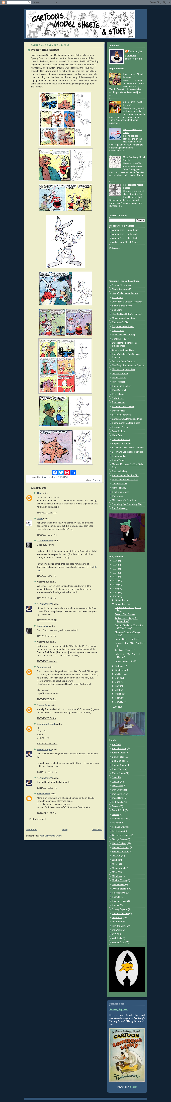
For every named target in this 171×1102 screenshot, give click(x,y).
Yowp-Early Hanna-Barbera (125, 293)
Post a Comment (37, 819)
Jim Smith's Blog (120, 374)
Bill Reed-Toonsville (121, 415)
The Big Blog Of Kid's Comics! (127, 314)
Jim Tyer (116, 856)
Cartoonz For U (119, 484)
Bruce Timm (118, 769)
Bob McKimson (119, 765)
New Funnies (118, 884)
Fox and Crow (118, 827)
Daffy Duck (117, 785)
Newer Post (31, 829)
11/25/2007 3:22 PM (46, 598)
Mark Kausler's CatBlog (123, 335)
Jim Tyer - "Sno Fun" (125, 650)
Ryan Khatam (118, 394)
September (121, 670)
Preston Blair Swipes (125, 614)
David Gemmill (119, 390)
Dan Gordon (118, 790)
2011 (115, 581)
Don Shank (117, 496)
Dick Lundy (117, 802)
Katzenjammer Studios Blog (125, 475)
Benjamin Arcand (46, 724)
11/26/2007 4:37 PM (46, 636)
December (120, 600)
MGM (114, 872)
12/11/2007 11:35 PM (47, 788)
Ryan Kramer (118, 402)
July (117, 678)
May (117, 686)
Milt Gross (117, 876)
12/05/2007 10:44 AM (47, 661)
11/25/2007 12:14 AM (47, 535)
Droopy (115, 814)
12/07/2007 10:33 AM (47, 744)
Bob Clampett (118, 761)
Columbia (116, 777)
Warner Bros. (118, 942)
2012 (115, 576)
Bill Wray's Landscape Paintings (127, 452)
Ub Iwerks (117, 930)
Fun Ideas (42, 667)
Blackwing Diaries (120, 492)
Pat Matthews (118, 893)
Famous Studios (120, 819)
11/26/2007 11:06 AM (47, 620)
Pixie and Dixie (119, 901)
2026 (115, 561)
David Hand (117, 798)
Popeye (115, 905)
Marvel (115, 864)
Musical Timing (119, 880)
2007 (115, 596)
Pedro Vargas (118, 460)
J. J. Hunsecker (45, 541)
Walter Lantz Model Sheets (125, 242)
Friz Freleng (118, 831)
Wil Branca (117, 297)
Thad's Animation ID (121, 289)
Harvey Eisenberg (120, 847)
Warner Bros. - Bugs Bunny (125, 230)
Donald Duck (118, 810)
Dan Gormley (118, 794)
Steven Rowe (43, 705)
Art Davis (116, 744)
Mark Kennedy (119, 488)
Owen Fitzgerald (120, 889)
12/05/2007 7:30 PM (46, 699)
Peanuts (116, 897)
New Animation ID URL (126, 661)
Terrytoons (117, 917)
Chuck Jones (118, 773)
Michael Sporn (119, 378)
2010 (115, 585)
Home (64, 829)
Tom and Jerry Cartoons (123, 361)
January (119, 702)
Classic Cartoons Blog (123, 350)
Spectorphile (118, 330)
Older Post (97, 829)
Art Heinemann (119, 748)
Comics (96, 480)
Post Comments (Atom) (50, 836)
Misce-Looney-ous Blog (123, 369)
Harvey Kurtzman (120, 852)
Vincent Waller (119, 456)
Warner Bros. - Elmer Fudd (125, 238)
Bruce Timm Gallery (121, 386)
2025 (115, 565)
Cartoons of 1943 (120, 339)
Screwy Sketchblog (121, 285)
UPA (114, 934)
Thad (39, 493)
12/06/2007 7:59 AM (46, 718)
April (117, 690)
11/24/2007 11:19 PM (47, 513)
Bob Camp (117, 310)
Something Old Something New (127, 504)
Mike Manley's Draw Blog (124, 500)
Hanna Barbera (119, 843)
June (118, 682)
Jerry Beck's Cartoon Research (127, 302)
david (40, 518)
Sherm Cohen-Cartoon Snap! (126, 423)
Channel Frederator (121, 439)
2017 (115, 569)
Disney (115, 806)
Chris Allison (118, 398)
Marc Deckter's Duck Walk (125, 480)
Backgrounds (118, 753)
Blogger (133, 1087)
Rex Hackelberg (119, 471)
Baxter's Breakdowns (122, 306)
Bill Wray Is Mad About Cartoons (128, 448)
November (120, 604)
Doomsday (42, 626)
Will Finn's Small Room (123, 406)
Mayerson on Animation (123, 318)
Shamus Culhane (120, 913)
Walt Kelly (117, 938)
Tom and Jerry (119, 926)
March (118, 694)
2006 (115, 707)
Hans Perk (117, 435)
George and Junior (121, 835)
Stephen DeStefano (121, 444)
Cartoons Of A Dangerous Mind (127, 419)
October (119, 666)
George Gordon (119, 839)
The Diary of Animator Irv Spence (128, 365)
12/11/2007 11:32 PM (47, 772)
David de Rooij (119, 411)
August (119, 674)
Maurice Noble (119, 868)
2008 (115, 593)
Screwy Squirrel (119, 909)
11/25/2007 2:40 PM (46, 576)
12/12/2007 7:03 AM (46, 813)
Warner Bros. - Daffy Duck (125, 234)
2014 (115, 573)
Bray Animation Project (123, 326)
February (120, 698)
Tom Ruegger (118, 382)
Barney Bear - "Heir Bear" (127, 639)
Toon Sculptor (118, 431)
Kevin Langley (44, 604)
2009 (115, 589)
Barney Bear (118, 757)
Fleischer (116, 823)
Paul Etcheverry (120, 508)
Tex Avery (117, 922)
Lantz (114, 860)
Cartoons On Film (120, 322)
